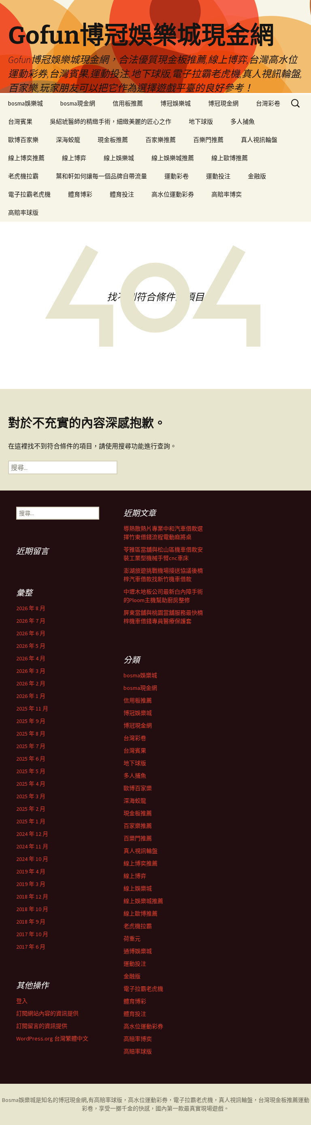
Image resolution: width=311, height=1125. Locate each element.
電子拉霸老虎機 (29, 194)
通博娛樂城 (138, 951)
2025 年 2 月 (30, 808)
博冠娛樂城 (175, 103)
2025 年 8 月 (30, 733)
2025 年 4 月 (30, 783)
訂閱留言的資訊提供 (41, 1026)
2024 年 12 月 (32, 833)
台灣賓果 (20, 121)
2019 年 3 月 (30, 884)
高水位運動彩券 (172, 194)
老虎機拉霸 (23, 176)
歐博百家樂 (23, 140)
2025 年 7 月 (30, 746)
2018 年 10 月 (32, 909)
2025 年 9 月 (30, 721)
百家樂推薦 (160, 140)
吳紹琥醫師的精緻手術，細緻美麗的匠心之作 (110, 121)
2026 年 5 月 (30, 645)
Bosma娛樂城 (19, 1100)
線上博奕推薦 (26, 158)
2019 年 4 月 (30, 871)
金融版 (257, 176)
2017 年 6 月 (30, 946)
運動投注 (218, 176)
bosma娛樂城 (25, 103)
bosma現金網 (77, 103)
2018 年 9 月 (30, 921)
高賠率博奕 (226, 194)
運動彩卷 (176, 176)
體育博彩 (80, 194)
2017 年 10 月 (32, 934)
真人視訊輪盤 (259, 140)
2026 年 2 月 (30, 683)
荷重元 (132, 938)
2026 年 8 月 (30, 608)
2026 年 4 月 (30, 658)
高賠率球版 (23, 212)
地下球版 (201, 121)
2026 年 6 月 (30, 633)
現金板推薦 (113, 140)
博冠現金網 (223, 103)
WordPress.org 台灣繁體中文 (52, 1038)
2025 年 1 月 (30, 821)
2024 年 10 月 (32, 859)
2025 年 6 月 (30, 758)
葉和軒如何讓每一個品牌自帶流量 (101, 176)
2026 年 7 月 (30, 620)
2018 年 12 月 (32, 896)
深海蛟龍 (68, 140)
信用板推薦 (128, 103)
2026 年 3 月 (30, 671)
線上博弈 (74, 158)
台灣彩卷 (268, 103)
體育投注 (122, 194)
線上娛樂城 (119, 158)
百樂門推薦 (208, 140)
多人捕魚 (242, 121)
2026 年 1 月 (30, 696)
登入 (22, 1000)
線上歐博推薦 (229, 158)
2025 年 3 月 (30, 796)
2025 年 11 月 (32, 708)
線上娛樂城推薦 (172, 158)
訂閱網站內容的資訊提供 (47, 1013)
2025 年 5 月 (30, 771)
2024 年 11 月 (32, 846)
